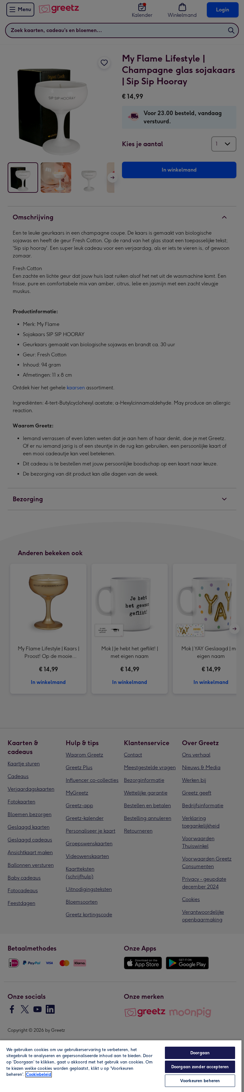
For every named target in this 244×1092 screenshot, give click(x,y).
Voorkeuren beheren (200, 1080)
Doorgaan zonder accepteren (200, 1066)
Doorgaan (200, 1052)
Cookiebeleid (38, 1074)
